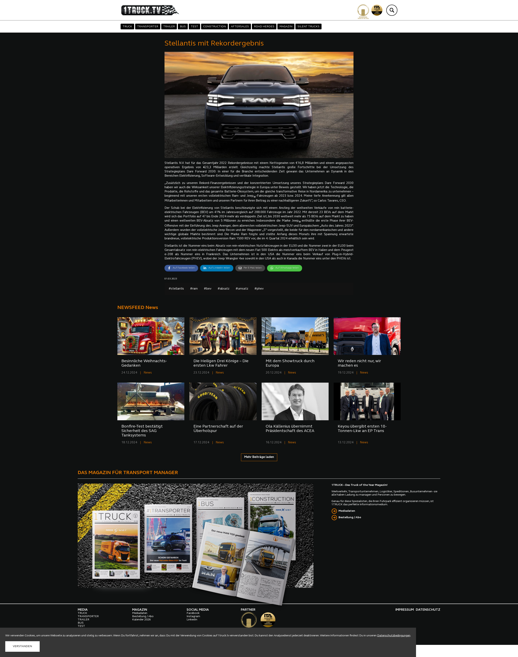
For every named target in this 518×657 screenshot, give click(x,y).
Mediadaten (347, 511)
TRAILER (169, 26)
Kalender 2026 (141, 619)
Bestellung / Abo (350, 517)
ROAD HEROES (264, 26)
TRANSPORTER (147, 26)
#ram (194, 288)
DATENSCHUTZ (428, 609)
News (148, 372)
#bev (207, 288)
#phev (259, 288)
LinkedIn (192, 619)
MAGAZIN (285, 26)
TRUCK (127, 26)
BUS (183, 26)
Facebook (193, 613)
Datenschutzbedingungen (393, 635)
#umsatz (242, 288)
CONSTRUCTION (214, 26)
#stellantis (176, 288)
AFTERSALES (240, 26)
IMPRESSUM (404, 609)
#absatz (223, 288)
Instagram (193, 616)
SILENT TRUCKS (308, 26)
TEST (194, 26)
